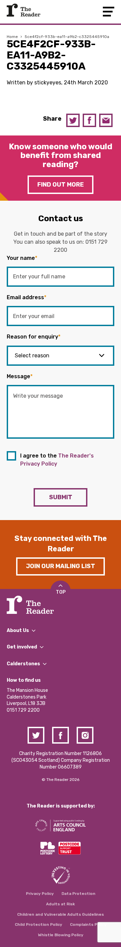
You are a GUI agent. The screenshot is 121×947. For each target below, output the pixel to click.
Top (61, 592)
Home (12, 36)
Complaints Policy (88, 924)
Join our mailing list (60, 566)
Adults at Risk (60, 904)
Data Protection (78, 893)
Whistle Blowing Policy (60, 935)
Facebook (89, 120)
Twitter (73, 120)
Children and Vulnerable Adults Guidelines (60, 914)
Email (106, 120)
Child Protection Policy (38, 924)
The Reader (23, 10)
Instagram (85, 735)
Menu (108, 11)
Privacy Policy (40, 893)
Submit (60, 497)
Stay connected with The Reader (60, 543)
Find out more (60, 184)
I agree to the (57, 459)
